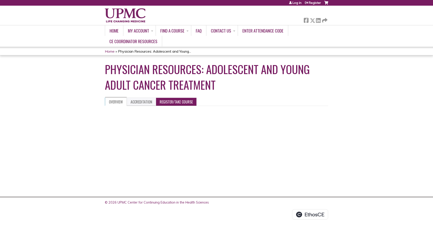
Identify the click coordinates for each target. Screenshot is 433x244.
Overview (116, 102)
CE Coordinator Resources (133, 41)
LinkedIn (318, 19)
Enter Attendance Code (262, 30)
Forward (324, 19)
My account (138, 30)
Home (114, 30)
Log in (297, 2)
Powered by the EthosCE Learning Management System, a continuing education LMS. (310, 214)
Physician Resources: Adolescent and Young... (154, 51)
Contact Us (221, 30)
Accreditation (141, 102)
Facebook (306, 19)
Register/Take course (176, 102)
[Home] (125, 15)
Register (315, 2)
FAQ (199, 30)
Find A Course (172, 30)
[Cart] (326, 4)
